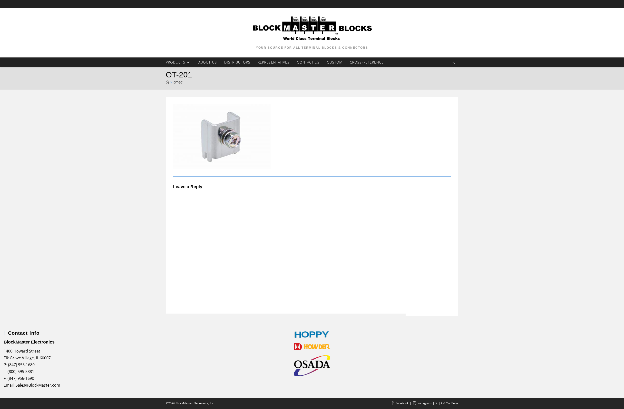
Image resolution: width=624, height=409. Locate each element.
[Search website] (453, 62)
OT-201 (179, 82)
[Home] (167, 82)
